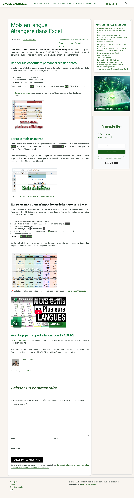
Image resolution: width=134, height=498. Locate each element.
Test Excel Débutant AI (105, 58)
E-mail (55, 438)
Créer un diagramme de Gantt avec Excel (111, 48)
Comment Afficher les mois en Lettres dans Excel (34, 196)
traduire (33, 371)
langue (22, 371)
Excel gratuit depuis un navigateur (109, 35)
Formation (38, 4)
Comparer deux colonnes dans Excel (110, 28)
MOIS (28, 371)
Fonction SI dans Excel (105, 42)
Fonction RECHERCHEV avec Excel (110, 51)
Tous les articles (59, 4)
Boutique (70, 4)
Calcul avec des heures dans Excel (109, 62)
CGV (11, 489)
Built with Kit (111, 163)
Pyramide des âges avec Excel (108, 53)
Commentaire (19, 404)
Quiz (30, 4)
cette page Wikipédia (77, 291)
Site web (15, 448)
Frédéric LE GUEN (28, 360)
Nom (14, 438)
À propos (13, 482)
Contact (13, 484)
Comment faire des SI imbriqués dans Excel (112, 69)
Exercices (47, 4)
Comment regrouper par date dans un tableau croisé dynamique (110, 66)
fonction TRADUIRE (22, 340)
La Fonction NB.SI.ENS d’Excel (108, 60)
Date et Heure (29, 40)
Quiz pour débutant (103, 55)
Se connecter (91, 4)
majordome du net (88, 484)
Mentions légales (16, 487)
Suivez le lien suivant (23, 93)
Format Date (15, 371)
